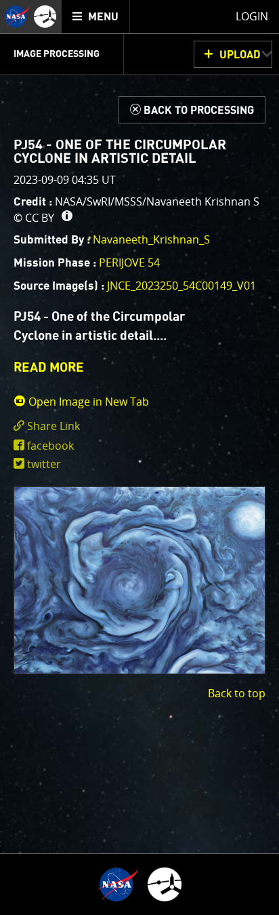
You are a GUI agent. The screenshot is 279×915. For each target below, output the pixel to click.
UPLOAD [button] (240, 55)
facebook (50, 445)
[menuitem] (96, 16)
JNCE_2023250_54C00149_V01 (181, 285)
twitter (44, 463)
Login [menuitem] (252, 16)
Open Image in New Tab (87, 401)
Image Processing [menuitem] (57, 54)
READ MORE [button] (49, 368)
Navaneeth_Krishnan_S (151, 239)
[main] (139, 457)
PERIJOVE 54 (129, 262)
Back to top (236, 693)
